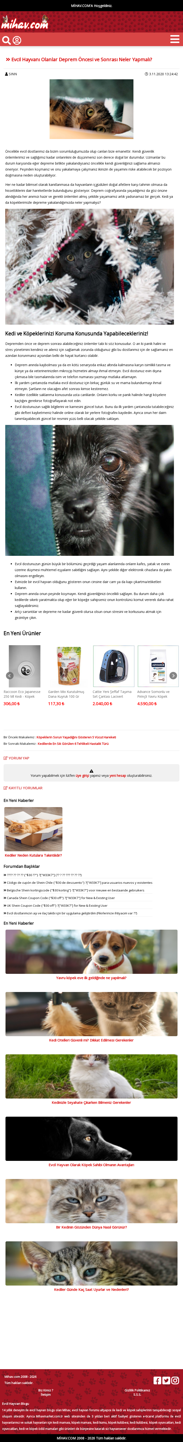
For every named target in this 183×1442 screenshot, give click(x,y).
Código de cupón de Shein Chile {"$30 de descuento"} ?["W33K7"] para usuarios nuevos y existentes (79, 882)
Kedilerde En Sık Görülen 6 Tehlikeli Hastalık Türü (73, 743)
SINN (13, 74)
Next (173, 676)
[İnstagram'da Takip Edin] (174, 1380)
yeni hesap (117, 775)
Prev (10, 676)
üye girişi (83, 775)
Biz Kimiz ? (45, 1390)
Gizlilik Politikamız (137, 1390)
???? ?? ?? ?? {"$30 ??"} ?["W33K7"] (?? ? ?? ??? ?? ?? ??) (43, 875)
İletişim (46, 1394)
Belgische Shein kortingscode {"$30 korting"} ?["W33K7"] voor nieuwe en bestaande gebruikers (75, 890)
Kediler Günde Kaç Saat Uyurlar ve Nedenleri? (91, 1289)
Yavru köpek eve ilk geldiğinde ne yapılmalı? (91, 977)
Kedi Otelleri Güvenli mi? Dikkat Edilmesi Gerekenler (91, 1040)
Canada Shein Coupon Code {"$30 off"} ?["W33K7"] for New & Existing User (60, 898)
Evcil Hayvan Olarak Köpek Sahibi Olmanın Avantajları (91, 1164)
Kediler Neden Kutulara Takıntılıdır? (33, 855)
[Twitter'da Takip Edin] (166, 1380)
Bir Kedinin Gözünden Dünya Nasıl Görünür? (91, 1227)
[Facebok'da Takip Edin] (157, 1380)
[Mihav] (24, 30)
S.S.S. (137, 1394)
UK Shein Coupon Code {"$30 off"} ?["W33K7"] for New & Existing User (56, 905)
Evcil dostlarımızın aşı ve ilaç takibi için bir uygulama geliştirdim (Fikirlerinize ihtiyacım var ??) (71, 913)
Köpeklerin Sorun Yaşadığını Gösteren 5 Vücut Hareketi (76, 737)
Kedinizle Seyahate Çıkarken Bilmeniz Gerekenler (91, 1102)
